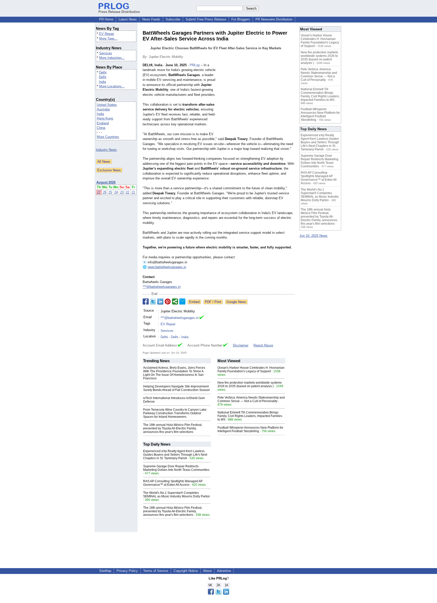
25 (110, 192)
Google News (236, 302)
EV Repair (106, 34)
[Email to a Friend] (182, 301)
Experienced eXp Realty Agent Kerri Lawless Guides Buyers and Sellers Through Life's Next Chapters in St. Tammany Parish (175, 454)
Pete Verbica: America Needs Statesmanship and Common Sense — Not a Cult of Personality (251, 399)
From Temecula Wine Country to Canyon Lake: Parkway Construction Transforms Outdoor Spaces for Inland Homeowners (175, 413)
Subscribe (173, 19)
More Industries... (112, 58)
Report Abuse (263, 345)
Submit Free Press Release (206, 19)
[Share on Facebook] (146, 301)
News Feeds (151, 19)
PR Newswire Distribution (273, 19)
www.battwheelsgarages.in (167, 267)
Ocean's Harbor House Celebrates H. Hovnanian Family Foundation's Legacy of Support (251, 369)
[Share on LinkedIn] (160, 301)
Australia (103, 109)
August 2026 (106, 182)
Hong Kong (105, 118)
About (207, 571)
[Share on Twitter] (153, 301)
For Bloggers (240, 19)
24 (116, 192)
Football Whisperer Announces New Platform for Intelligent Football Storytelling (250, 429)
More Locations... (112, 86)
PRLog (195, 65)
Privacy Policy (127, 571)
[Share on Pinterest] (168, 301)
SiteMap (105, 571)
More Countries (108, 137)
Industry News (106, 150)
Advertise (224, 571)
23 (122, 192)
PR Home (106, 19)
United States (107, 105)
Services (105, 53)
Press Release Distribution (119, 12)
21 (133, 192)
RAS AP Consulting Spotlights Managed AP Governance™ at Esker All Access (173, 482)
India (102, 82)
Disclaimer (240, 345)
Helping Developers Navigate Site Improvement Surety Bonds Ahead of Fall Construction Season (176, 388)
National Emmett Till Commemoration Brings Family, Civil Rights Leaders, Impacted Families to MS (249, 416)
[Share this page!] (218, 593)
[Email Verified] (202, 317)
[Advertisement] (256, 99)
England (103, 123)
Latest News (128, 19)
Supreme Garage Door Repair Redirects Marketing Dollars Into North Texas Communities (176, 468)
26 (104, 192)
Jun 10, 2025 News (313, 236)
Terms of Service (155, 571)
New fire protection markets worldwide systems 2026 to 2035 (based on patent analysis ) (249, 384)
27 (99, 192)
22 (127, 192)
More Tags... (108, 38)
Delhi (102, 72)
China (101, 128)
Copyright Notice (185, 571)
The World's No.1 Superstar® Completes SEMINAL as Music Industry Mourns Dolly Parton (176, 494)
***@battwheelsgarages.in (162, 287)
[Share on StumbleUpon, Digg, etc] (175, 301)
